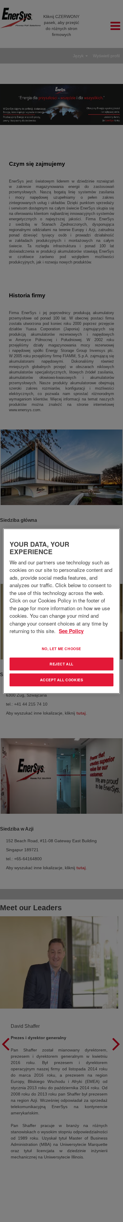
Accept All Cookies (61, 679)
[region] (61, 611)
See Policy (71, 631)
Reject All (61, 664)
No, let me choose (61, 648)
